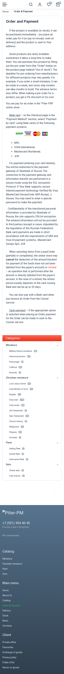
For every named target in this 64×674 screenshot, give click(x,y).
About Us (7, 595)
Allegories (16, 426)
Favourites (7, 647)
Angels (14, 394)
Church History (17, 421)
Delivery (6, 610)
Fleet (9, 442)
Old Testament (17, 410)
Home (5, 11)
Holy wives (16, 405)
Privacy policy (9, 657)
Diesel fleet (16, 454)
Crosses (15, 437)
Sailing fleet (16, 448)
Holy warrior (16, 476)
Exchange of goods (12, 652)
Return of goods (10, 667)
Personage (16, 362)
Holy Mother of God (20, 389)
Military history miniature (22, 351)
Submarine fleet (18, 459)
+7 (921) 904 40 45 (16, 523)
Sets (8, 464)
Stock (5, 615)
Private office (9, 642)
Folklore (15, 367)
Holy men (16, 400)
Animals (14, 372)
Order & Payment (11, 605)
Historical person (19, 356)
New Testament (18, 416)
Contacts (7, 625)
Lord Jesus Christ (19, 383)
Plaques (15, 432)
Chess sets (16, 470)
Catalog (6, 600)
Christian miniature (17, 377)
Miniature (11, 345)
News (5, 620)
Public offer (8, 662)
